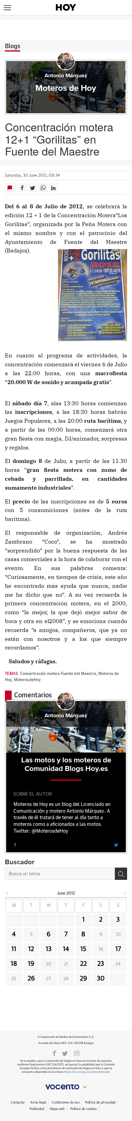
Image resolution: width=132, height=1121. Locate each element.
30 (101, 979)
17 (118, 949)
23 (100, 964)
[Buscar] (121, 874)
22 (83, 964)
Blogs (12, 46)
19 (31, 964)
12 (31, 949)
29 (83, 979)
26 (31, 979)
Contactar (18, 1102)
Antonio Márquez (66, 76)
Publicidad (36, 1109)
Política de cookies (83, 1109)
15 (83, 949)
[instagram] (76, 1053)
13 (49, 949)
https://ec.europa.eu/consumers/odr (86, 1072)
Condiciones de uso (65, 1102)
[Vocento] (66, 1086)
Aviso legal (38, 1102)
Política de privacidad (100, 1102)
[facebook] (15, 844)
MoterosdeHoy (27, 680)
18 (14, 964)
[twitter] (116, 844)
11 (13, 949)
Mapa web (57, 1109)
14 (66, 949)
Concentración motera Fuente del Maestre (58, 674)
